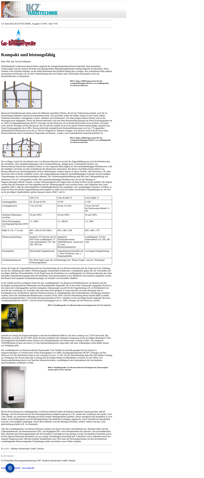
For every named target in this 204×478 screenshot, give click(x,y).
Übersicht (15, 468)
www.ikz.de (28, 468)
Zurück (5, 468)
